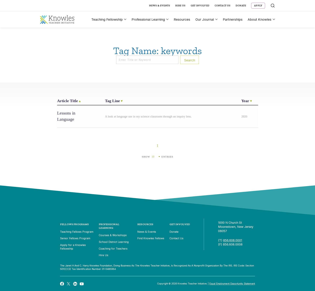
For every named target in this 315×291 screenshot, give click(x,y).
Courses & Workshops (113, 235)
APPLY (258, 5)
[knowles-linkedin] (75, 284)
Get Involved (200, 5)
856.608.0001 (232, 240)
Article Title (67, 101)
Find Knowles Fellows (150, 238)
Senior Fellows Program (75, 238)
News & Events (159, 5)
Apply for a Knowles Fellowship (73, 246)
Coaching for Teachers (113, 248)
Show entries (157, 156)
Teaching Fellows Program (76, 231)
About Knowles (259, 19)
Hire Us (180, 5)
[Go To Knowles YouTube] (82, 284)
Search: (189, 60)
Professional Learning (148, 19)
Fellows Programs (74, 224)
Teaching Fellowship (107, 19)
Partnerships (232, 19)
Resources (182, 19)
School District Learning (114, 242)
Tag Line (112, 101)
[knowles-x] (69, 284)
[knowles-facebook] (62, 284)
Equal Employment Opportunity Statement (232, 283)
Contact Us (223, 5)
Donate (241, 5)
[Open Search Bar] (272, 5)
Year (245, 101)
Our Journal (204, 19)
